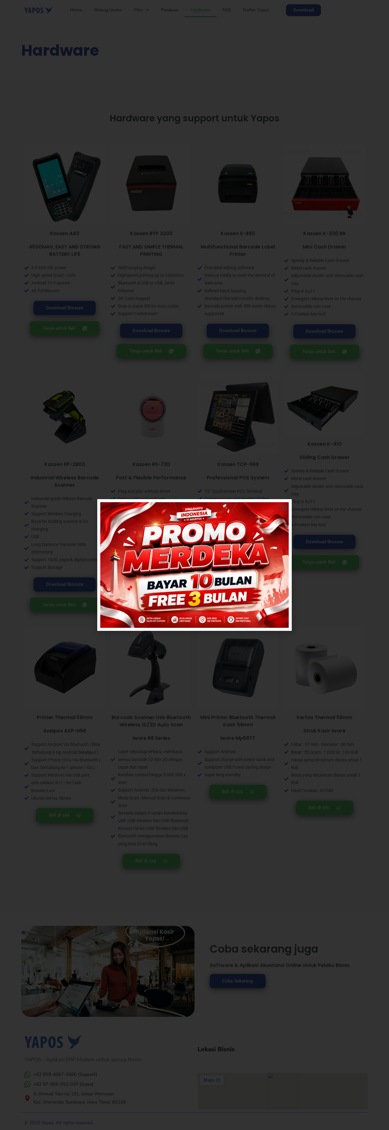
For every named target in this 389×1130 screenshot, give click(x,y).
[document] (194, 565)
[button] (283, 507)
